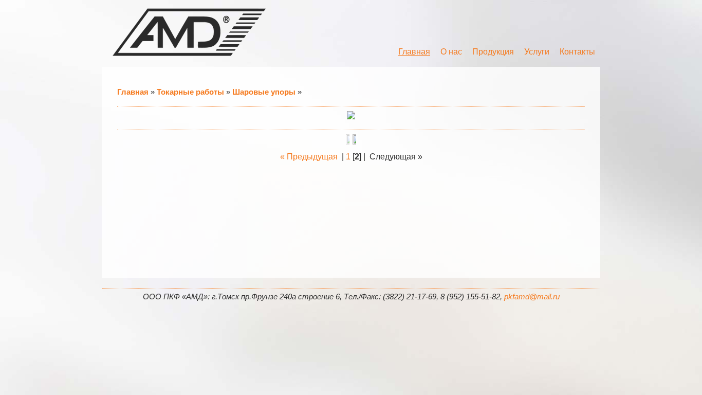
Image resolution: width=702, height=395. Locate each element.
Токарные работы (190, 91)
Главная (133, 91)
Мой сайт (189, 32)
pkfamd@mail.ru (532, 297)
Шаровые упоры (263, 91)
